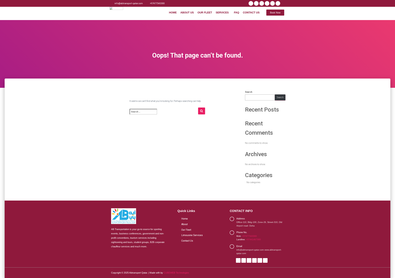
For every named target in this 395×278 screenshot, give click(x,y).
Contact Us (251, 12)
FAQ (236, 12)
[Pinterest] (278, 3)
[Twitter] (256, 3)
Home (173, 12)
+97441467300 (253, 239)
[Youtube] (267, 3)
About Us (187, 12)
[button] (223, 12)
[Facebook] (251, 3)
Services (222, 12)
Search (248, 92)
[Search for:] (164, 114)
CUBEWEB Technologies (176, 272)
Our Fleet (205, 12)
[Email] (232, 246)
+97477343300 (249, 236)
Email (239, 246)
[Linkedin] (272, 3)
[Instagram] (261, 3)
